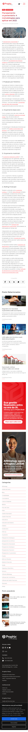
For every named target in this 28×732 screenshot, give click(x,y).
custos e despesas (10, 94)
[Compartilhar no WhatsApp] (18, 281)
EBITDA (4, 504)
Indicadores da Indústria (8, 522)
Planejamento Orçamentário (9, 553)
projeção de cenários (19, 238)
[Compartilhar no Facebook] (5, 281)
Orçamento (5, 534)
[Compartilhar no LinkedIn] (14, 281)
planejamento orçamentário (10, 41)
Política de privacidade (7, 691)
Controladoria (9, 9)
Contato (4, 693)
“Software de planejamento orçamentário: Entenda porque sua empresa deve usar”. (13, 270)
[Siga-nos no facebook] (5, 647)
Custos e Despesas (6, 501)
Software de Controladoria (8, 577)
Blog (4, 9)
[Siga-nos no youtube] (9, 647)
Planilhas (4, 680)
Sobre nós (4, 687)
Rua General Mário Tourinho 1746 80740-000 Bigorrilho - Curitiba (10, 666)
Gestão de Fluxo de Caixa (8, 701)
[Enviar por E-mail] (23, 281)
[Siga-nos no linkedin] (7, 647)
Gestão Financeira (6, 516)
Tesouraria (4, 583)
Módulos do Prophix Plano (8, 674)
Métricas (4, 531)
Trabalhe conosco (6, 689)
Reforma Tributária (6, 559)
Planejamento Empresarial (8, 544)
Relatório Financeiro (7, 562)
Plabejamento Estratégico (8, 537)
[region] (14, 716)
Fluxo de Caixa (5, 507)
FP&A (3, 510)
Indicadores (5, 519)
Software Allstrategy (7, 574)
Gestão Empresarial (6, 513)
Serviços (4, 571)
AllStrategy (4, 486)
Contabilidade (5, 495)
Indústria (4, 525)
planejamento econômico (8, 540)
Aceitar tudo (14, 719)
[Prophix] (10, 3)
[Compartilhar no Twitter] (9, 281)
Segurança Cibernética (7, 568)
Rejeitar (14, 726)
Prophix (4, 556)
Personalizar (14, 722)
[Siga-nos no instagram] (3, 647)
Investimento (5, 528)
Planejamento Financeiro (8, 550)
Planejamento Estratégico (8, 547)
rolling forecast (16, 192)
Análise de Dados (6, 489)
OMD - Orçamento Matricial (9, 678)
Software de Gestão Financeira (9, 580)
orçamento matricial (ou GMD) (11, 157)
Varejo (3, 586)
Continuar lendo (7, 319)
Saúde (3, 565)
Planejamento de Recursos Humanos (11, 676)
